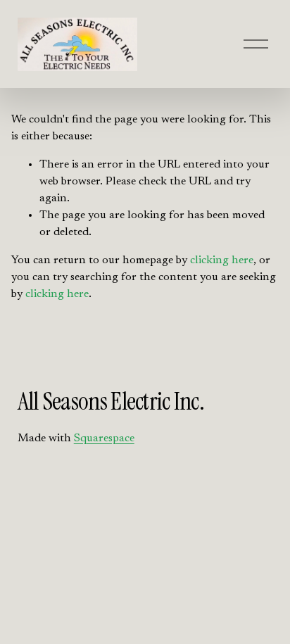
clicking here (221, 260)
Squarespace (104, 438)
